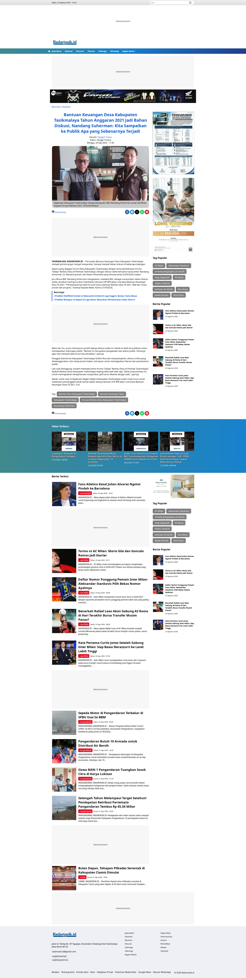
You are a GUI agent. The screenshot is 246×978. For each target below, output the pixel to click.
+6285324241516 (60, 960)
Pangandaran (85, 722)
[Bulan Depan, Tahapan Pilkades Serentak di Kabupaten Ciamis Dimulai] (64, 878)
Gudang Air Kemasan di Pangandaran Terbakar (64, 455)
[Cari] (190, 3)
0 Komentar (60, 212)
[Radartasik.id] (65, 42)
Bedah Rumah (161, 295)
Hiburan (91, 51)
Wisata (163, 947)
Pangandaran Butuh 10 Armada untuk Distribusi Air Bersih (107, 743)
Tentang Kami (67, 972)
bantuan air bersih (164, 289)
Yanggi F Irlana (104, 137)
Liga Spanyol (85, 493)
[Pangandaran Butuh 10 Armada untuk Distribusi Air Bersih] (64, 751)
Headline (66, 106)
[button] (129, 51)
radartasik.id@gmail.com (64, 951)
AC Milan (159, 265)
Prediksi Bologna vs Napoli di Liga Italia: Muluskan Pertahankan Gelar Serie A (95, 299)
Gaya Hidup (166, 933)
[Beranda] (49, 51)
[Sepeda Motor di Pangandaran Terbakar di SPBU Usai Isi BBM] (64, 723)
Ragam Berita (128, 51)
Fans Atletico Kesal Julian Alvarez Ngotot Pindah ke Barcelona (179, 312)
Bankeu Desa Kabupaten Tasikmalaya (77, 394)
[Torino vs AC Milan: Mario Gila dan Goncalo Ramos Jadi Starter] (158, 329)
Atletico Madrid (162, 283)
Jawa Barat (56, 51)
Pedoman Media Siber (125, 972)
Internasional (166, 936)
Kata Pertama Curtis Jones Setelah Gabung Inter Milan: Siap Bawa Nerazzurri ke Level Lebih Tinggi (179, 379)
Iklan (92, 972)
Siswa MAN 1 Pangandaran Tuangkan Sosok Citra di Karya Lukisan (112, 771)
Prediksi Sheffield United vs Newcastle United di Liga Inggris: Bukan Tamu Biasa (96, 296)
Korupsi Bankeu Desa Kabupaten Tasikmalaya (104, 399)
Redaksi (55, 972)
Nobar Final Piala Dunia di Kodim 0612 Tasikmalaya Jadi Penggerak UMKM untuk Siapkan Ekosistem (141, 456)
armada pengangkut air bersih (169, 271)
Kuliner (164, 940)
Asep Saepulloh (162, 277)
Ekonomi (80, 51)
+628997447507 (59, 956)
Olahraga (102, 51)
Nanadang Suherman (64, 405)
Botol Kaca (178, 295)
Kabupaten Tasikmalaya (65, 399)
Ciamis (82, 877)
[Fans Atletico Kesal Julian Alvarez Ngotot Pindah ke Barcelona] (158, 315)
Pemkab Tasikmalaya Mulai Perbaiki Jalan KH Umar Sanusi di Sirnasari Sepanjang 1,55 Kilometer (105, 457)
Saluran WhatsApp (162, 972)
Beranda (56, 106)
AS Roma (179, 277)
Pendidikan (165, 944)
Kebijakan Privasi (105, 972)
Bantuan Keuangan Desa (112, 394)
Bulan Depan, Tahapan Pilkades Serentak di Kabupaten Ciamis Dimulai (111, 870)
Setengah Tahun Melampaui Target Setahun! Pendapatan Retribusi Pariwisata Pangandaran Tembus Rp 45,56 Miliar (112, 802)
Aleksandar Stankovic (178, 265)
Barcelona (183, 289)
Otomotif (164, 951)
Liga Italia (84, 560)
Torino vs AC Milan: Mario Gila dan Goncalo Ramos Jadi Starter (179, 326)
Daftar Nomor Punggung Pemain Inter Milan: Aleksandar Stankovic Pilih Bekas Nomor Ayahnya (179, 343)
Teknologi (114, 51)
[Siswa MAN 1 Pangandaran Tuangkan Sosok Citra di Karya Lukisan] (64, 779)
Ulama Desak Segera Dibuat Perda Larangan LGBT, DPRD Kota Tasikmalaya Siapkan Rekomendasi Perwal (174, 457)
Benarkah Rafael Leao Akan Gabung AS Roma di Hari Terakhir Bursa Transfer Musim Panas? (178, 361)
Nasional (69, 51)
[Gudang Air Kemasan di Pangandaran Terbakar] (69, 441)
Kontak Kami (82, 972)
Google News (144, 972)
